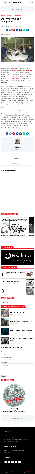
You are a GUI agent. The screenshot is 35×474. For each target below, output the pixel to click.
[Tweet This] (10, 30)
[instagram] (12, 462)
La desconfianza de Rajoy (12, 281)
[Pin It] (13, 30)
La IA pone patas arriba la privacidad (21, 330)
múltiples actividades (14, 78)
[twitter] (5, 462)
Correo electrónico (8, 357)
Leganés (17, 70)
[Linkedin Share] (17, 30)
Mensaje (4, 362)
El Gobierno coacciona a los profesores (13, 235)
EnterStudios (29, 472)
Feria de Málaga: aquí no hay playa (21, 321)
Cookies (6, 452)
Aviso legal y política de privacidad (14, 450)
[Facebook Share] (7, 30)
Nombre (4, 352)
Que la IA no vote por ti (12, 290)
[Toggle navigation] (32, 2)
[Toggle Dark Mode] (28, 2)
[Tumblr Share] (20, 30)
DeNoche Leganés (6, 34)
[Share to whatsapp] (24, 30)
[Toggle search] (30, 2)
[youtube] (16, 462)
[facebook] (9, 462)
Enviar (4, 376)
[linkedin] (19, 462)
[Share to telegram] (27, 30)
